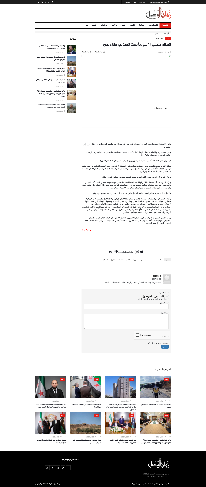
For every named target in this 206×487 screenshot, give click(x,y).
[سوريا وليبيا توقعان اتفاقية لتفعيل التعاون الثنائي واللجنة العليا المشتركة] (71, 76)
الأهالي (128, 259)
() (137, 251)
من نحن (161, 484)
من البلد (114, 25)
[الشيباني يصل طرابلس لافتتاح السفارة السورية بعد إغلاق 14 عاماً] (50, 433)
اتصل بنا (134, 484)
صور (86, 25)
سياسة (141, 25)
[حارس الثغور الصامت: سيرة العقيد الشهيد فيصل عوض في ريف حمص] (71, 112)
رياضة (124, 25)
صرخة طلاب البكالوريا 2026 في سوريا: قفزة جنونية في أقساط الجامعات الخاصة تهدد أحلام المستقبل (121, 407)
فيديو (94, 25)
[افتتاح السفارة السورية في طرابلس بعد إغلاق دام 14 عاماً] (71, 87)
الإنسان (105, 259)
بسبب (151, 259)
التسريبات (142, 2)
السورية (136, 259)
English (127, 2)
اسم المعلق (164, 302)
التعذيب (158, 259)
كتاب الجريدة (153, 25)
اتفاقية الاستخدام (152, 484)
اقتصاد (134, 2)
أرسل (165, 346)
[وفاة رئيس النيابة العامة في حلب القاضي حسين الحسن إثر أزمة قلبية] (71, 53)
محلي (157, 33)
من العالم (104, 25)
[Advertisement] (79, 13)
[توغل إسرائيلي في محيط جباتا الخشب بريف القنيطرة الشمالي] (71, 65)
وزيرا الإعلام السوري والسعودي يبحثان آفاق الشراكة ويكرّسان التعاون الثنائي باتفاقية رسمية (51, 94)
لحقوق (113, 259)
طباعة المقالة (86, 52)
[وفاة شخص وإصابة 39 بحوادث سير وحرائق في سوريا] (155, 397)
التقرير (143, 259)
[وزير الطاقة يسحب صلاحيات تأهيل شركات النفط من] (50, 397)
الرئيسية (165, 25)
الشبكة (120, 259)
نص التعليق (165, 312)
